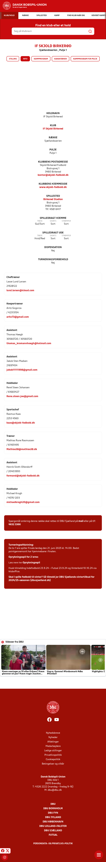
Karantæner (60, 59)
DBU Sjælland (53, 830)
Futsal (53, 835)
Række (53, 137)
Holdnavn (53, 113)
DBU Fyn (53, 813)
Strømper (66, 221)
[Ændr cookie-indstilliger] (4, 857)
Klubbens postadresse (53, 162)
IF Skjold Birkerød (53, 129)
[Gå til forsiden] (23, 6)
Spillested (53, 196)
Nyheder (53, 737)
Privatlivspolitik (53, 755)
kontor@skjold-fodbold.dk (53, 175)
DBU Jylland (53, 817)
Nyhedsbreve (53, 733)
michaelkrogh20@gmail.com (23, 502)
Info (25, 59)
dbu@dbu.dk (55, 790)
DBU (53, 804)
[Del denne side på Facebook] (2, 851)
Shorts (53, 221)
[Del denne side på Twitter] (7, 851)
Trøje (40, 221)
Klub (53, 125)
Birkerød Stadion (53, 199)
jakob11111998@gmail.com (21, 370)
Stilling (13, 59)
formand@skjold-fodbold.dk (22, 476)
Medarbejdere (53, 746)
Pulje (53, 150)
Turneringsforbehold (53, 259)
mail (80, 521)
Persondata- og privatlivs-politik (53, 844)
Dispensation (53, 247)
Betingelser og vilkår (53, 764)
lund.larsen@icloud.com (20, 290)
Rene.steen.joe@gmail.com (22, 396)
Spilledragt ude (53, 233)
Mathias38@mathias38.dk (21, 449)
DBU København (53, 822)
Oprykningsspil (31, 563)
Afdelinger (53, 742)
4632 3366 (15, 524)
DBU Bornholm (53, 808)
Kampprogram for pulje (85, 59)
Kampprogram (41, 59)
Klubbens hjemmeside (53, 184)
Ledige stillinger (53, 750)
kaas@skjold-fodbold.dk (20, 423)
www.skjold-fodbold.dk (53, 187)
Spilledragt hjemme (53, 218)
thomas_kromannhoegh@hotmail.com (28, 343)
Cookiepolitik (53, 759)
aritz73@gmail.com (17, 317)
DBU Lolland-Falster (53, 826)
